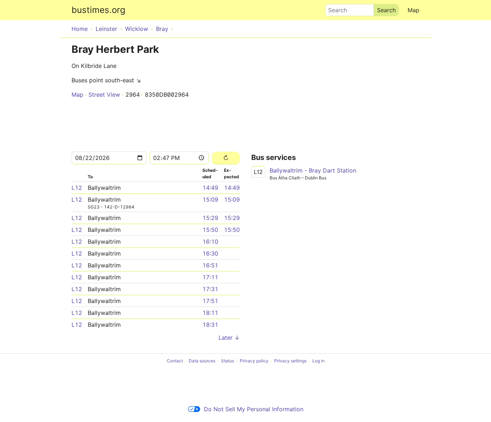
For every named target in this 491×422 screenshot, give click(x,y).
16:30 (210, 253)
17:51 (210, 300)
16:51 (210, 265)
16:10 (210, 241)
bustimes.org (98, 10)
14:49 (210, 187)
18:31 (210, 324)
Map (413, 10)
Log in (318, 361)
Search (334, 8)
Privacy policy (254, 361)
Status (227, 361)
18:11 (210, 312)
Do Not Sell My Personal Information (253, 409)
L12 (77, 187)
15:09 (210, 199)
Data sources (202, 361)
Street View (104, 94)
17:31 (210, 289)
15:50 (210, 229)
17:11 (210, 277)
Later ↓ (229, 337)
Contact (175, 361)
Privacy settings (290, 361)
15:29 (210, 217)
